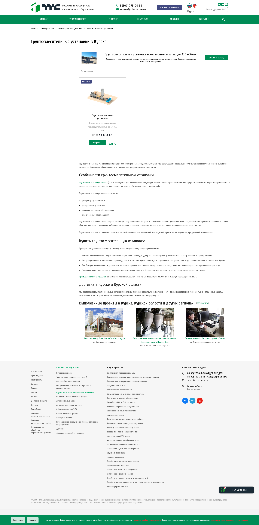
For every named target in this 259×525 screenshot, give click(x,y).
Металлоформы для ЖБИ (117, 486)
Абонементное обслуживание (119, 389)
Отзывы (34, 405)
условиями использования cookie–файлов (229, 520)
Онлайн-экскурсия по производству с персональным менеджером (135, 482)
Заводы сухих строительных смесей (71, 377)
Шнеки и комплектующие (67, 413)
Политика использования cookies (41, 421)
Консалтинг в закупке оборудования (122, 398)
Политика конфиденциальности (40, 414)
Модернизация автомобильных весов (123, 440)
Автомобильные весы (65, 401)
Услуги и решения (115, 367)
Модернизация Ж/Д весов (118, 436)
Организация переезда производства (123, 444)
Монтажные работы (115, 415)
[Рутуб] (226, 4)
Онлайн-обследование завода (120, 474)
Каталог (44, 19)
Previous (80, 328)
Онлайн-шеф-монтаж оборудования (122, 469)
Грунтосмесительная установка (102, 117)
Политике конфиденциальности (147, 520)
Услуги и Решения (78, 19)
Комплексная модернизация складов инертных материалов (133, 377)
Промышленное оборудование (92, 276)
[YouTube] (200, 401)
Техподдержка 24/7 (216, 9)
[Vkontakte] (222, 4)
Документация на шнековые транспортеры (125, 394)
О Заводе (113, 19)
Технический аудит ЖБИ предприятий (123, 448)
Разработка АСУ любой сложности (121, 402)
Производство (37, 375)
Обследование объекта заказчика (121, 410)
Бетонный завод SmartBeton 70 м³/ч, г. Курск (104, 338)
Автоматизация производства (69, 405)
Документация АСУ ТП (116, 385)
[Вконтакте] (185, 401)
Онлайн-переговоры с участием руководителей (127, 478)
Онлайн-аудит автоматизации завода (123, 461)
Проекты (34, 388)
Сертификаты (36, 380)
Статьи (34, 392)
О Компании (36, 371)
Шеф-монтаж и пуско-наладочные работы (125, 419)
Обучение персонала (116, 453)
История (34, 384)
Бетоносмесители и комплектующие (71, 396)
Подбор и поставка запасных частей (122, 432)
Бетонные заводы (64, 373)
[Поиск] (223, 19)
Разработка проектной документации (123, 406)
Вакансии (174, 19)
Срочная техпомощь (115, 457)
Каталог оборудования (67, 367)
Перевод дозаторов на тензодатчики (123, 427)
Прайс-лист (142, 19)
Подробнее (98, 142)
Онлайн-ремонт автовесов (118, 465)
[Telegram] (219, 4)
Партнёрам (36, 409)
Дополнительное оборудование (70, 433)
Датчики (60, 429)
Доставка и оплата (39, 401)
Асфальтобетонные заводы (68, 381)
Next (228, 328)
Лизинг (34, 396)
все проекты (202, 303)
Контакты (203, 19)
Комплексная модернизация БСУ (121, 373)
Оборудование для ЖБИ (66, 409)
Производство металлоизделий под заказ (125, 423)
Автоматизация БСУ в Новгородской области (205, 338)
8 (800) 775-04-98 (131, 5)
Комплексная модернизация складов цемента (127, 381)
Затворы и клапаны (64, 417)
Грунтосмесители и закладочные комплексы (75, 392)
